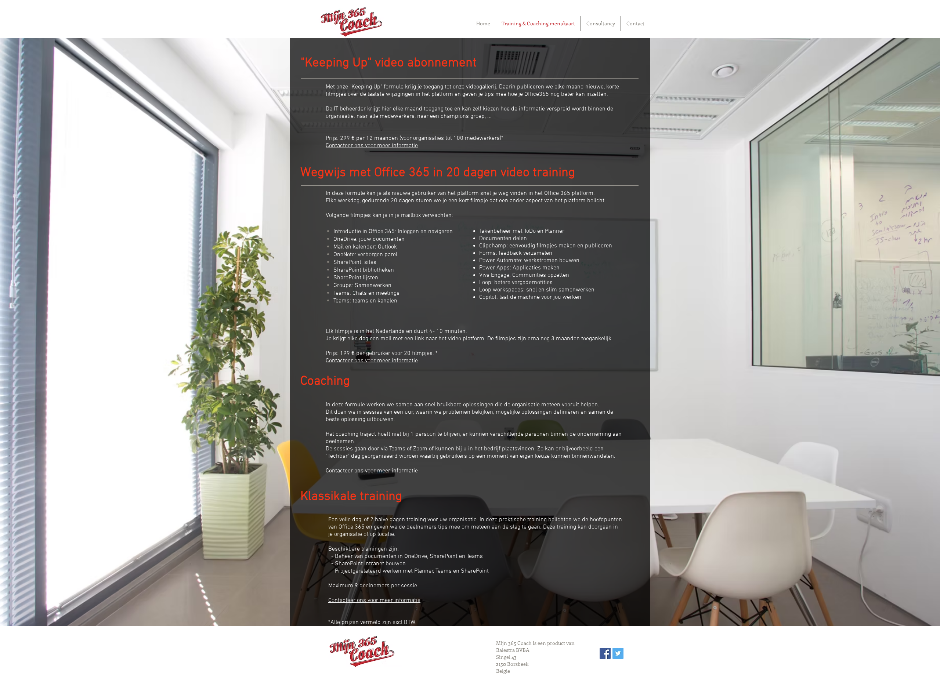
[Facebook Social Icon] (605, 653)
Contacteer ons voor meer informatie (372, 145)
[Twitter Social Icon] (617, 653)
